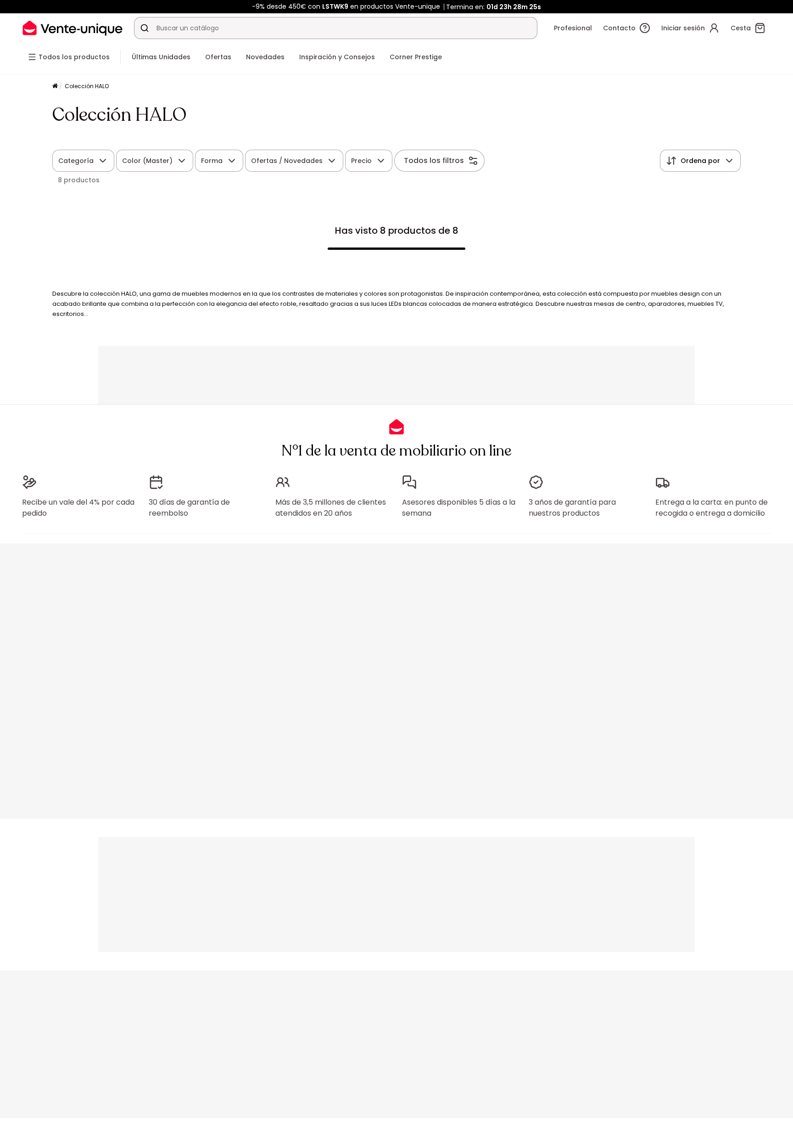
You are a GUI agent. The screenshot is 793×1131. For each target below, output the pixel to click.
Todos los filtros (434, 160)
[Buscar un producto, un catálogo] (144, 28)
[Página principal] (55, 86)
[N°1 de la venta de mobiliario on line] (72, 27)
